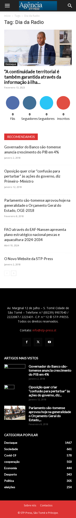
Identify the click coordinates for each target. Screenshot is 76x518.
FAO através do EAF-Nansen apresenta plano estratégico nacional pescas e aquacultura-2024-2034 (35, 234)
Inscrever (63, 97)
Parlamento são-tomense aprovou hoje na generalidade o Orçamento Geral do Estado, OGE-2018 (37, 205)
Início (7, 16)
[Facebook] (26, 342)
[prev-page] (7, 273)
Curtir (12, 97)
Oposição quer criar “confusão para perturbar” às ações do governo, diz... (49, 391)
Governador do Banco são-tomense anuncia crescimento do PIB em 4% (50, 370)
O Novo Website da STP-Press (28, 258)
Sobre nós (30, 505)
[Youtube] (49, 342)
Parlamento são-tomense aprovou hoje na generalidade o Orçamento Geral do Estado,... (50, 414)
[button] (7, 5)
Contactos (46, 505)
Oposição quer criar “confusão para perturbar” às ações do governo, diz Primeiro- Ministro (32, 176)
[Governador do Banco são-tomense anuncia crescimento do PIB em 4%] (14, 371)
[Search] (70, 5)
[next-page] (13, 273)
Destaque (10, 64)
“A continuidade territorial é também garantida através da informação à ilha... (32, 77)
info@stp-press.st (44, 330)
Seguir (29, 97)
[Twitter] (38, 342)
